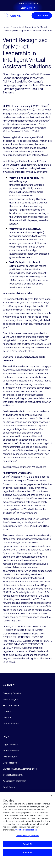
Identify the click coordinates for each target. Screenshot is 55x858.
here (43, 467)
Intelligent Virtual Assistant (25, 161)
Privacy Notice (10, 756)
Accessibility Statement (14, 780)
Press (14, 27)
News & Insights (10, 699)
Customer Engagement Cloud (26, 164)
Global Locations (11, 723)
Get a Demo (42, 15)
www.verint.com (28, 513)
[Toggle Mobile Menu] (5, 15)
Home (6, 27)
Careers (7, 711)
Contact (7, 717)
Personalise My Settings (27, 835)
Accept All (27, 852)
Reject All (27, 844)
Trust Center (9, 787)
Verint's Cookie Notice (26, 829)
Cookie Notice (10, 762)
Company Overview (12, 693)
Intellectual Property (13, 774)
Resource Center (11, 705)
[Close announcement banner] (50, 6)
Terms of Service (11, 750)
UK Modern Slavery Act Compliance (20, 768)
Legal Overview (10, 744)
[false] (51, 796)
